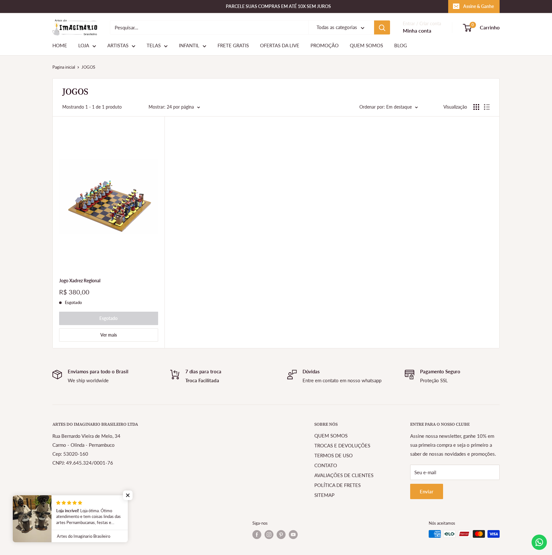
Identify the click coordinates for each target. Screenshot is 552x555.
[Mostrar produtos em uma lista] (487, 107)
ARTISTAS (117, 46)
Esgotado (108, 318)
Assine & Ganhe (478, 6)
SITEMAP (324, 495)
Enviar (426, 491)
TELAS (154, 46)
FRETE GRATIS (233, 46)
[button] (128, 495)
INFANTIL (189, 46)
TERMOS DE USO (333, 455)
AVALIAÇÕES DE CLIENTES (343, 475)
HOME (59, 46)
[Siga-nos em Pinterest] (281, 534)
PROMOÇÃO (324, 46)
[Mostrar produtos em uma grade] (476, 107)
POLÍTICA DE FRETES (337, 485)
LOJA (83, 46)
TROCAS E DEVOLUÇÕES (342, 445)
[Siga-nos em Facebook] (256, 534)
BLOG (400, 46)
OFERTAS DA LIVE (279, 46)
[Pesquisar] (382, 27)
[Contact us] (539, 542)
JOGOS (88, 67)
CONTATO (325, 465)
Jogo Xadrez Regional (79, 280)
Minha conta (417, 31)
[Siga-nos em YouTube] (293, 534)
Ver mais (108, 335)
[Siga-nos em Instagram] (268, 534)
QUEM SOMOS (366, 46)
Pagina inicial (63, 67)
